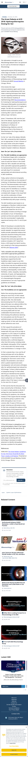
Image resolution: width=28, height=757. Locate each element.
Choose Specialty (12, 6)
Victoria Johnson (7, 588)
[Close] (26, 727)
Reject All (14, 750)
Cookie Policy (12, 743)
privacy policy (7, 484)
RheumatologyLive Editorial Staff (11, 617)
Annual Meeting (18, 81)
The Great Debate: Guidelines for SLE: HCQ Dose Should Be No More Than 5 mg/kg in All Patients (13, 454)
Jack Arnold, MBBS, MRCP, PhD (10, 558)
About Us (14, 697)
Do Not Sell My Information (14, 704)
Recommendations (20, 100)
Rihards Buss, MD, (8, 556)
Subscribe (20, 480)
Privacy (14, 706)
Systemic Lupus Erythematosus (13, 492)
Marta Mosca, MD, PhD (9, 528)
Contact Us (14, 703)
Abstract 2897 (14, 247)
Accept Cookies (14, 754)
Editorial (14, 701)
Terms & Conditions (14, 708)
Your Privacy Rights (14, 710)
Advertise (14, 699)
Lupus (3, 492)
